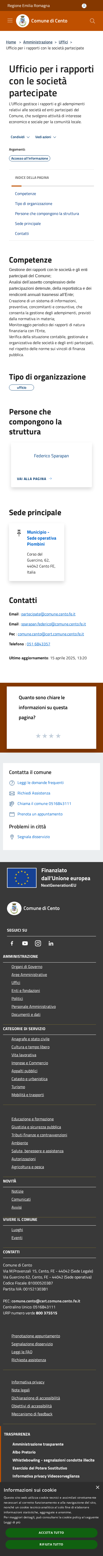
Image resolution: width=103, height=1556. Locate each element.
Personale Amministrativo (34, 1006)
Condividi (18, 137)
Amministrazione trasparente (38, 1444)
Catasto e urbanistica (30, 1079)
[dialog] (51, 1519)
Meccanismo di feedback (32, 1414)
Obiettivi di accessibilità (32, 1406)
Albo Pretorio (24, 1452)
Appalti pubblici (25, 1071)
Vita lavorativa (24, 1055)
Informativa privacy (28, 1382)
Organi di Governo (27, 967)
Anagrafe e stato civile (31, 1039)
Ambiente (20, 1143)
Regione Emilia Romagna (29, 5)
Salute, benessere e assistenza (38, 1151)
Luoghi (17, 1230)
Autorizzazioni (24, 1159)
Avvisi (17, 1207)
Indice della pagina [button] (32, 177)
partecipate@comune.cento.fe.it (48, 614)
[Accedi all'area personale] (84, 5)
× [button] (97, 1487)
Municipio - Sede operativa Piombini (41, 538)
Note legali (21, 1390)
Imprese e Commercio (30, 1063)
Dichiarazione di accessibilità (36, 1398)
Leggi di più (12, 1522)
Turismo (18, 1087)
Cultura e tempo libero (31, 1047)
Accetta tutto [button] (51, 1533)
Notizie (18, 1191)
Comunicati (21, 1199)
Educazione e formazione (33, 1119)
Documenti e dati (26, 1014)
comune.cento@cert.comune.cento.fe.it (51, 634)
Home (11, 42)
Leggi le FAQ (22, 1352)
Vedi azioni (43, 137)
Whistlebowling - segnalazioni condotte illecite (53, 1460)
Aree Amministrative (29, 974)
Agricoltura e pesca (28, 1167)
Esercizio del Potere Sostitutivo (39, 1468)
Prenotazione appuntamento (36, 1336)
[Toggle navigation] (10, 20)
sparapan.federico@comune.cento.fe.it (53, 624)
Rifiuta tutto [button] (51, 1544)
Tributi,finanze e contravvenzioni (39, 1135)
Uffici (63, 42)
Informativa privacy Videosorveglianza (46, 1476)
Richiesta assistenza (29, 1360)
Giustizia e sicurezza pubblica (36, 1127)
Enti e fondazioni (26, 990)
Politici (17, 998)
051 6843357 (38, 644)
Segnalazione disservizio (32, 1344)
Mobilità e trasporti (28, 1095)
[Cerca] (93, 21)
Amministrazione (37, 42)
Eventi (17, 1238)
